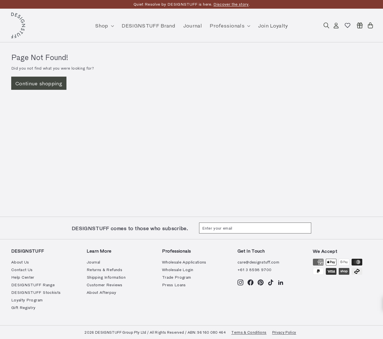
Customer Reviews (105, 284)
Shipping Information (106, 277)
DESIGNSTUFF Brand (148, 25)
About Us (20, 262)
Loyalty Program (27, 299)
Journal (192, 25)
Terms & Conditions (248, 332)
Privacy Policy (284, 332)
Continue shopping (38, 83)
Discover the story (230, 4)
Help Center (22, 277)
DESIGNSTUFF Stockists (36, 292)
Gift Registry (23, 307)
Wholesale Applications (184, 262)
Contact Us (22, 269)
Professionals (228, 25)
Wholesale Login (177, 269)
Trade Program (176, 277)
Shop (102, 25)
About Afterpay (101, 292)
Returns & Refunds (104, 269)
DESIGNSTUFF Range (33, 284)
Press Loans (174, 284)
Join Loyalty (273, 25)
